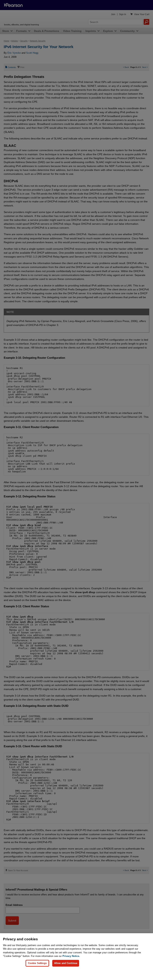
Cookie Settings (37, 963)
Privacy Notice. (71, 956)
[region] (76, 951)
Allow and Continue (65, 963)
